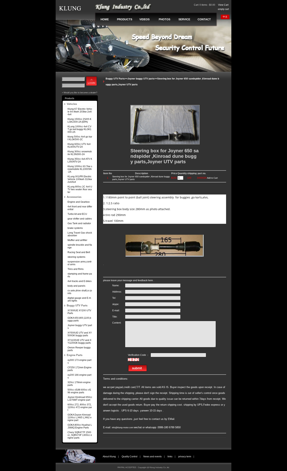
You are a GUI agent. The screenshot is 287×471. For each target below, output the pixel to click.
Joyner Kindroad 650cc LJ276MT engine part (80, 398)
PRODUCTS (124, 19)
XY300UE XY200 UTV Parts (79, 312)
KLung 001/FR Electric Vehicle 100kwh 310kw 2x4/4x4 (80, 179)
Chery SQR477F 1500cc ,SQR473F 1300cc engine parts (80, 435)
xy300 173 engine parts (79, 361)
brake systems (75, 228)
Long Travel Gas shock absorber (80, 234)
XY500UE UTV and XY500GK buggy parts (80, 334)
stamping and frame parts (80, 275)
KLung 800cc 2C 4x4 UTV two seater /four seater (80, 189)
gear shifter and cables (80, 218)
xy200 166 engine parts (79, 376)
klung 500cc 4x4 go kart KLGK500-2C (80, 138)
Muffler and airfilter (77, 240)
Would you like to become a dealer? (80, 92)
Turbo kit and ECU (77, 214)
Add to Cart (212, 178)
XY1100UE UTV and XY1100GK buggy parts (79, 341)
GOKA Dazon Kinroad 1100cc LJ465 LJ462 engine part (80, 417)
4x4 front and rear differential (80, 208)
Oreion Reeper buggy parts (79, 349)
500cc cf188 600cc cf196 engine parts (79, 391)
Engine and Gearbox (79, 202)
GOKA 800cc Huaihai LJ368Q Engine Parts (80, 426)
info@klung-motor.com (123, 427)
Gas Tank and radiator (79, 223)
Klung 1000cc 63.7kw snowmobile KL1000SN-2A (80, 169)
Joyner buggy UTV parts (80, 326)
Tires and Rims (76, 269)
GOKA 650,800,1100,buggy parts (79, 319)
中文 (225, 16)
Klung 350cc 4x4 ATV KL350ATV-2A (80, 160)
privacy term (184, 456)
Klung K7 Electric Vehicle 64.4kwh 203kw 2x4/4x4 (80, 112)
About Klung (109, 456)
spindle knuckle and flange (80, 246)
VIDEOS (144, 19)
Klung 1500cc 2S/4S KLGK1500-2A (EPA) (79, 120)
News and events (152, 456)
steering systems (76, 257)
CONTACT (204, 19)
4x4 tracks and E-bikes (80, 281)
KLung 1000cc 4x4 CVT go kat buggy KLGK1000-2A (79, 129)
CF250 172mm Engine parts (80, 369)
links (170, 456)
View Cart (223, 5)
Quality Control (129, 456)
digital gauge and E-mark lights (79, 299)
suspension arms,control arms (80, 263)
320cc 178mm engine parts (79, 383)
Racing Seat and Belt (79, 252)
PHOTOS (164, 19)
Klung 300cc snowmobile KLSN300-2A (80, 153)
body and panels (76, 286)
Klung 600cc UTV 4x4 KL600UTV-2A (79, 145)
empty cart (223, 9)
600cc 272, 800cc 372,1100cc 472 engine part (80, 407)
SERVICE (184, 19)
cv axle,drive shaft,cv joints (80, 292)
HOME (105, 19)
